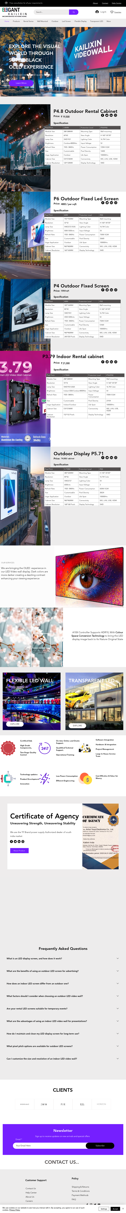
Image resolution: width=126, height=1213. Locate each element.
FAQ (74, 1199)
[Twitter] (106, 115)
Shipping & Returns (80, 1187)
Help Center (31, 1192)
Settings (104, 1209)
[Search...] (73, 12)
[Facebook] (102, 115)
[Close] (123, 1209)
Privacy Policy (14, 1210)
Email (18, 1139)
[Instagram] (115, 115)
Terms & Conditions (81, 1191)
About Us (30, 1197)
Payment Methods (80, 1195)
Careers (29, 1201)
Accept (115, 1209)
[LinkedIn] (111, 115)
